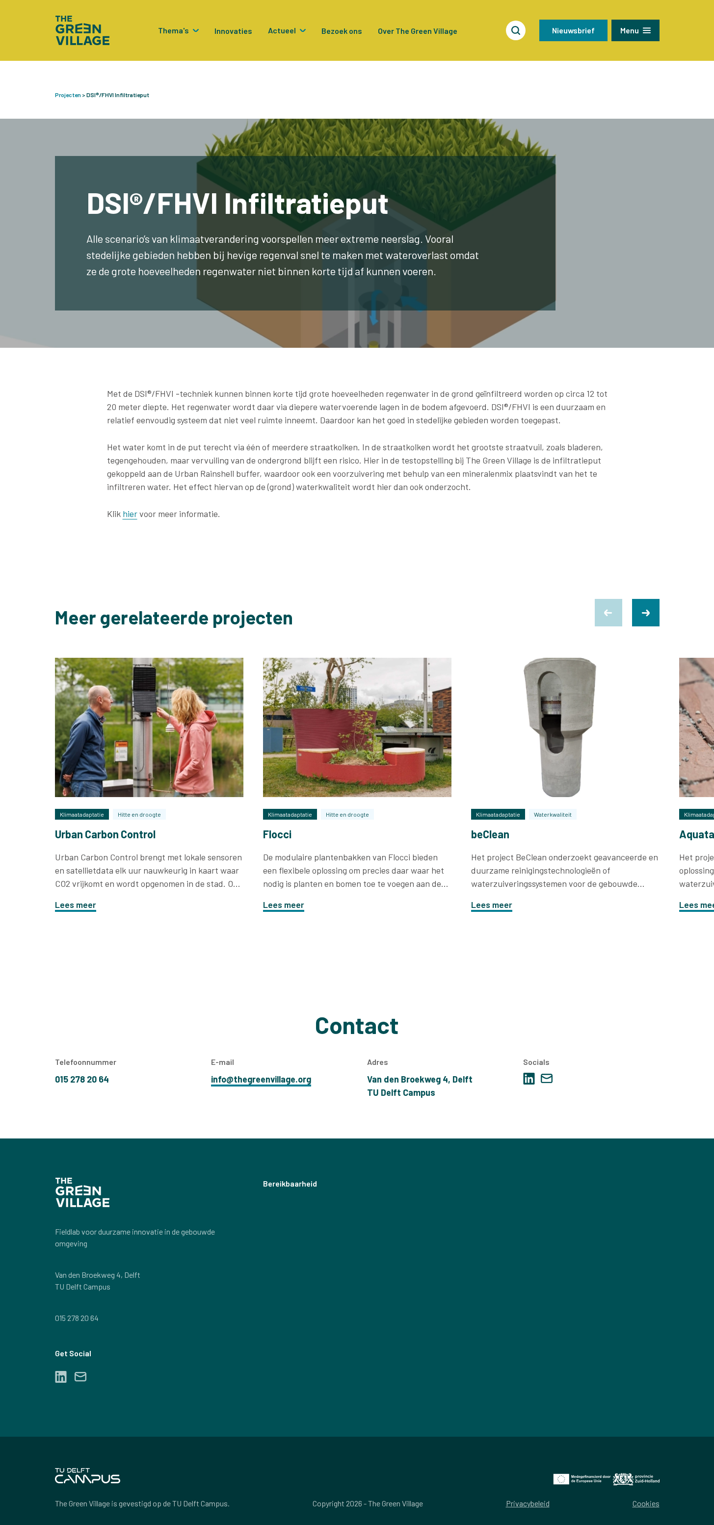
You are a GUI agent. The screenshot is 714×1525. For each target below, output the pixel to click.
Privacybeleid (528, 1503)
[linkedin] (529, 1079)
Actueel (282, 30)
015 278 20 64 (77, 1317)
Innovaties (233, 30)
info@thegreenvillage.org (261, 1079)
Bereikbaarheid (290, 1183)
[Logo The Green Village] (82, 30)
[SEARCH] (516, 30)
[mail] (547, 1078)
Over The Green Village (417, 30)
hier (130, 513)
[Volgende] (646, 612)
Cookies (646, 1503)
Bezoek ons (341, 30)
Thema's (173, 30)
